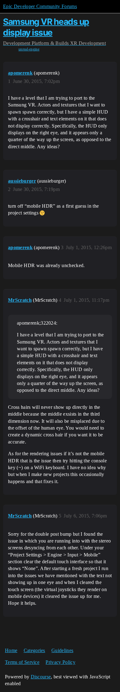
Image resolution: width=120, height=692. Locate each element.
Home (11, 650)
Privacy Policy (60, 662)
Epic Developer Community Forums (40, 6)
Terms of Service (22, 662)
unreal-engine (28, 49)
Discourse (41, 676)
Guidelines (62, 650)
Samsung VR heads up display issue (46, 27)
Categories (34, 650)
